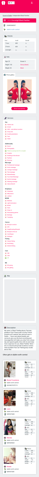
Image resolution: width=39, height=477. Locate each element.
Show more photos (19, 108)
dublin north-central (13, 29)
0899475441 (10, 472)
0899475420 (10, 414)
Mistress (9, 200)
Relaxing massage (12, 181)
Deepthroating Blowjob (13, 229)
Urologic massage (12, 169)
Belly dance (10, 193)
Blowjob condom (12, 224)
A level (9, 127)
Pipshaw (9, 158)
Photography (10, 148)
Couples (9, 153)
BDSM (9, 205)
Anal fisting (10, 243)
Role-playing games (12, 212)
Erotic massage (11, 167)
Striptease (10, 191)
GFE (8, 227)
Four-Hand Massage (12, 177)
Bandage (9, 215)
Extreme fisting (11, 246)
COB (8, 255)
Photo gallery (10, 75)
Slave (8, 207)
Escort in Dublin (7, 15)
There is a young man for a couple (16, 151)
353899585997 (11, 25)
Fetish (9, 138)
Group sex (10, 131)
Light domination (11, 203)
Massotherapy (11, 174)
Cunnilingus (10, 234)
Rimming (9, 160)
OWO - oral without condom (14, 129)
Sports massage (11, 179)
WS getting (10, 267)
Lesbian (9, 196)
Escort (9, 146)
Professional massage (13, 165)
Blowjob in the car (12, 231)
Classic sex (10, 124)
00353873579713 (12, 385)
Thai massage (11, 172)
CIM (8, 253)
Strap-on (9, 210)
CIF (8, 258)
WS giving (10, 265)
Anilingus (9, 236)
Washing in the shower (13, 155)
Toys (8, 136)
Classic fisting (11, 241)
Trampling (10, 217)
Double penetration (12, 134)
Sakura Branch (11, 184)
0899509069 (10, 443)
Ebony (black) (24, 64)
